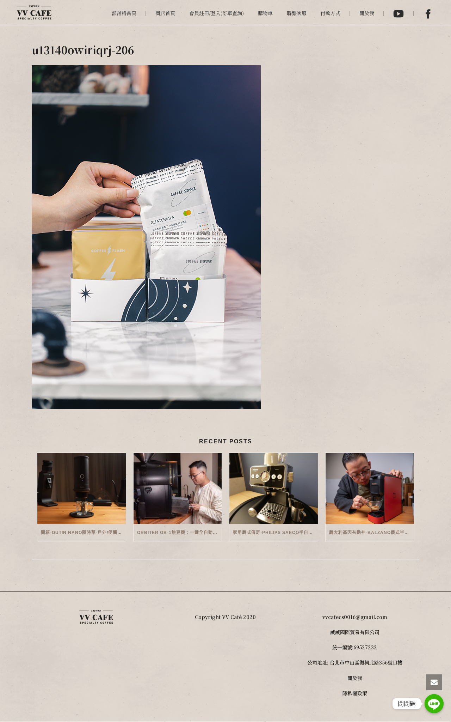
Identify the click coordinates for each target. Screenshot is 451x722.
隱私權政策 (354, 693)
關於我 (366, 13)
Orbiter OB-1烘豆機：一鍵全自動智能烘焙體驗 (179, 532)
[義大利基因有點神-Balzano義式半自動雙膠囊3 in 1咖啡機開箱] (370, 488)
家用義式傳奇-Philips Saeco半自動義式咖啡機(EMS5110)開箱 (275, 532)
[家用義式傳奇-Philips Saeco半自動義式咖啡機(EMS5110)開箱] (273, 488)
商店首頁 (165, 13)
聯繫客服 (297, 13)
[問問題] (434, 703)
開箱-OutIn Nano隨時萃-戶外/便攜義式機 (83, 532)
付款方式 (330, 13)
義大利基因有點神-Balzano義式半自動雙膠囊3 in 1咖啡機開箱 (371, 532)
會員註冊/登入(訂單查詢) (216, 13)
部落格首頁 (124, 13)
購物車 (265, 13)
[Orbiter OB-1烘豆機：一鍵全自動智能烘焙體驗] (178, 488)
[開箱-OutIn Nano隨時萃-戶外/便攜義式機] (81, 488)
